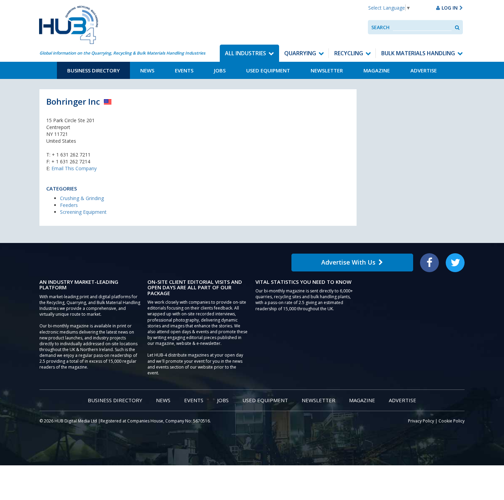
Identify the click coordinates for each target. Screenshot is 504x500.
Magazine (376, 70)
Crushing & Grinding (82, 198)
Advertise (423, 70)
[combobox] (422, 27)
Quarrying (300, 53)
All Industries (245, 53)
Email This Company (74, 168)
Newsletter (327, 70)
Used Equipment (268, 70)
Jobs (220, 70)
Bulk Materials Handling (418, 53)
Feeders (69, 205)
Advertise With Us (348, 262)
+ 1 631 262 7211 (71, 154)
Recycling (348, 53)
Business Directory (93, 70)
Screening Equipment (83, 212)
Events (184, 70)
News (147, 70)
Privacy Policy (421, 421)
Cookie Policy (452, 421)
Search (380, 27)
